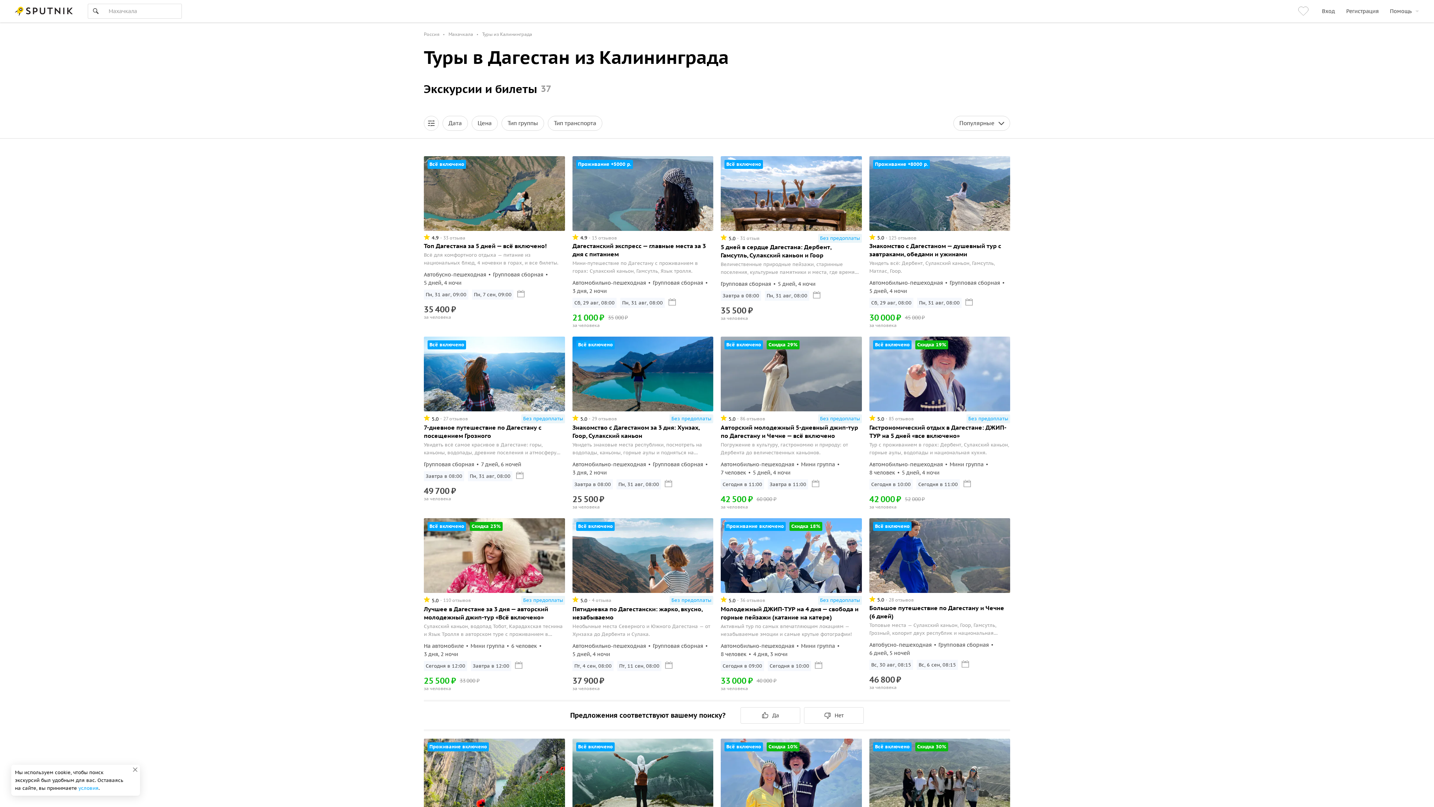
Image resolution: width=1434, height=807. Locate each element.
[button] (431, 123)
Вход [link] (1328, 11)
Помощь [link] (1401, 11)
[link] (1304, 11)
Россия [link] (432, 34)
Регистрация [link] (1362, 11)
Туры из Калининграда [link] (507, 34)
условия (88, 788)
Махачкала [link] (460, 34)
